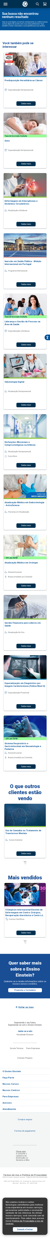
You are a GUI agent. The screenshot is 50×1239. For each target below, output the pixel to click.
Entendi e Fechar (25, 1229)
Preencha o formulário (25, 990)
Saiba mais (26, 103)
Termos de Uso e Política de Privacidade (25, 1175)
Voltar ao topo (26, 1007)
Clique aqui (21, 1151)
